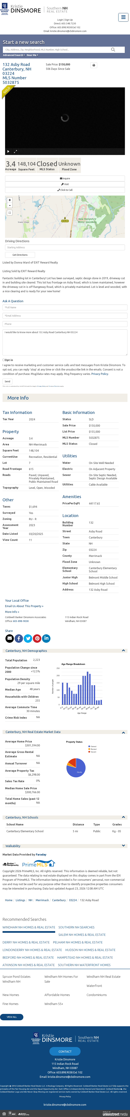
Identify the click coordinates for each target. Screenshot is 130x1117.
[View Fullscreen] (9, 212)
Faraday (41, 854)
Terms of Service (54, 386)
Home (8, 900)
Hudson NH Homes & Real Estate (90, 950)
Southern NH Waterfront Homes (84, 965)
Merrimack (42, 900)
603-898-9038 (21, 621)
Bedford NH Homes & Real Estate (28, 957)
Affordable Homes (57, 994)
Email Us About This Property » (24, 606)
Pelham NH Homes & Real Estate (78, 942)
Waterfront (94, 985)
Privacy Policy (99, 373)
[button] (113, 50)
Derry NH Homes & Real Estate (26, 942)
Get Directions (20, 255)
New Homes (11, 994)
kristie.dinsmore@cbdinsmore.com (68, 31)
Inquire (66, 178)
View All (12, 1017)
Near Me (31, 55)
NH (30, 900)
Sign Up (69, 19)
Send (7, 381)
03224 (73, 900)
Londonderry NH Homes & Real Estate (32, 950)
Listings (20, 900)
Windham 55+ (54, 1003)
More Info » (12, 611)
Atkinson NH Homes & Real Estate (29, 965)
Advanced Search (13, 55)
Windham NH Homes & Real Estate (29, 927)
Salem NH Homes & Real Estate (82, 934)
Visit (66, 184)
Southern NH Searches (76, 927)
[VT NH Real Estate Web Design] (115, 1113)
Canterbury (59, 900)
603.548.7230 (68, 23)
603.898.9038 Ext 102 (68, 27)
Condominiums (97, 994)
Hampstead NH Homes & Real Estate (85, 957)
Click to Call (66, 190)
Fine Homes (10, 1003)
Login (60, 19)
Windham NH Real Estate (104, 976)
